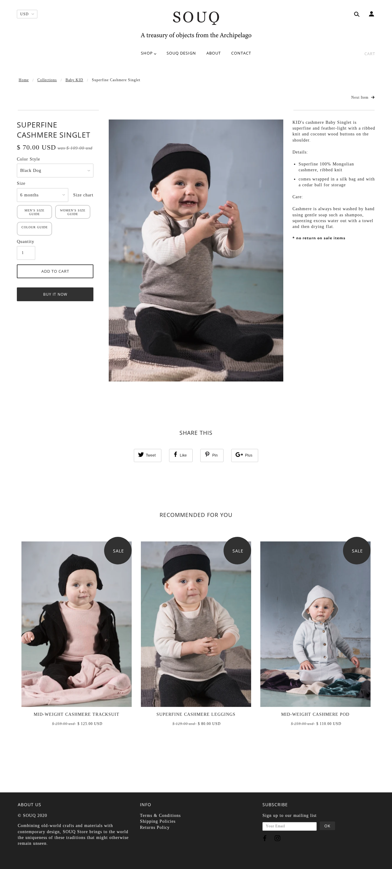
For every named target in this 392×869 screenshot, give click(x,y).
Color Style (28, 159)
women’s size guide (72, 212)
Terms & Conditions (160, 815)
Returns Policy (155, 827)
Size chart (83, 195)
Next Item (360, 97)
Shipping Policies (157, 821)
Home (24, 80)
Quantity (25, 241)
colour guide (34, 227)
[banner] (196, 24)
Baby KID (74, 80)
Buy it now (55, 294)
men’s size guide (34, 212)
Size (21, 183)
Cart (369, 53)
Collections (47, 80)
